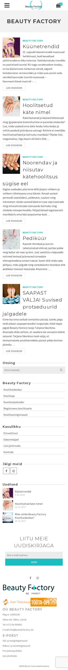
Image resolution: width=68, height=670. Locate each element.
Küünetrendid (23, 491)
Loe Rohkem (14, 88)
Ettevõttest (10, 433)
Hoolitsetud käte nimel (29, 503)
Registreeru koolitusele (17, 408)
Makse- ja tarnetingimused (16, 645)
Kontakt (8, 452)
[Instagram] (13, 471)
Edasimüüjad (10, 439)
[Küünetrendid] (8, 493)
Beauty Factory (33, 40)
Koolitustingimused (15, 414)
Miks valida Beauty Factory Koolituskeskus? (30, 515)
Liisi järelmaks (12, 445)
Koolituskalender (13, 402)
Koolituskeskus (12, 389)
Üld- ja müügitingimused (15, 640)
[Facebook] (6, 471)
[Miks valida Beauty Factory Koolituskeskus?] (8, 517)
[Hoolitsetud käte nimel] (8, 505)
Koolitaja (9, 396)
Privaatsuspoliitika (12, 650)
